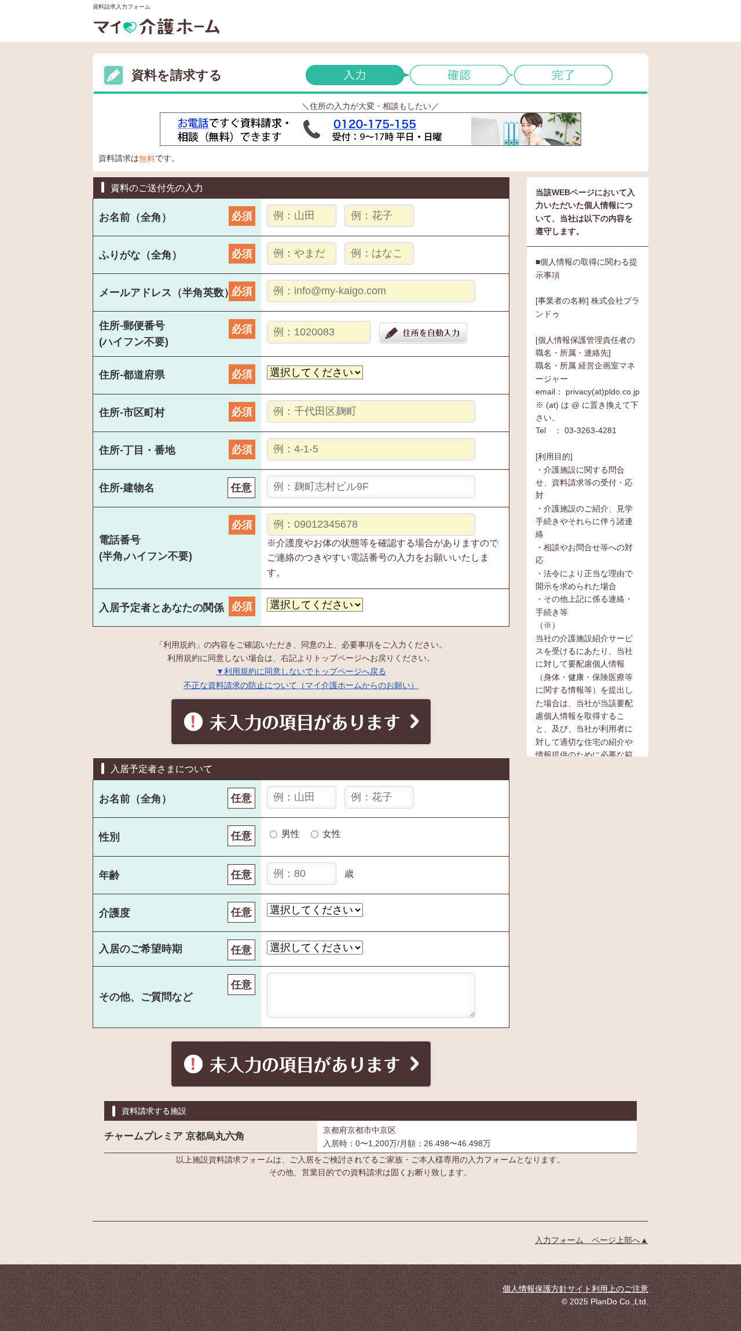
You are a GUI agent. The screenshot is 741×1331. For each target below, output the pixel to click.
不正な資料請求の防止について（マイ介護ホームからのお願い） (301, 685)
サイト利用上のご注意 (607, 1288)
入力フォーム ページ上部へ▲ (591, 1240)
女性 (331, 834)
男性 (290, 834)
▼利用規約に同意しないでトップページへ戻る (301, 671)
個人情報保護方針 (534, 1288)
